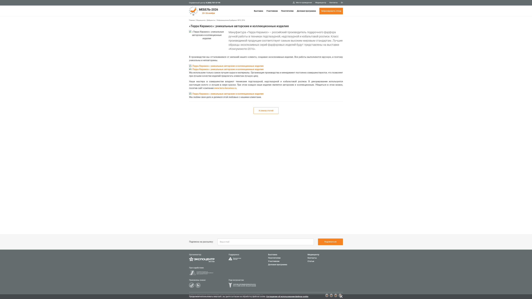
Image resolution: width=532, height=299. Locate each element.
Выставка (258, 11)
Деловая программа (306, 11)
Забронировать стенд (331, 11)
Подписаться (330, 242)
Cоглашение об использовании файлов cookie (287, 296)
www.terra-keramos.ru (225, 88)
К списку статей (266, 110)
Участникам (272, 11)
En (342, 3)
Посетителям (287, 11)
